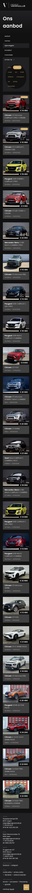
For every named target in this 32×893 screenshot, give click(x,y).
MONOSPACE (20, 77)
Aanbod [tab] (7, 36)
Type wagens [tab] (9, 46)
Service (5, 882)
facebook (6, 865)
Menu (26, 887)
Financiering (23, 882)
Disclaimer (8, 875)
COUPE (10, 72)
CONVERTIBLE (11, 86)
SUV (16, 72)
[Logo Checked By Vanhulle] (14, 5)
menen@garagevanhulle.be (12, 854)
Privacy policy (18, 872)
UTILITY (9, 67)
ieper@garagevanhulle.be (11, 838)
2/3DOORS (10, 77)
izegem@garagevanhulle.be (12, 823)
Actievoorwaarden (20, 875)
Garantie (7, 884)
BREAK (22, 72)
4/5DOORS (17, 67)
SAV (9, 81)
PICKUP (15, 81)
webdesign (8, 889)
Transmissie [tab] (9, 55)
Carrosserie (13, 882)
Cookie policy (7, 872)
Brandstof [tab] (8, 50)
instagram (14, 865)
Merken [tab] (7, 41)
